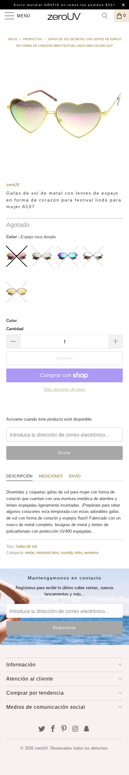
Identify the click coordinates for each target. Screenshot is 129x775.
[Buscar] (107, 16)
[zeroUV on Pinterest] (64, 729)
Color (11, 320)
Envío (74, 476)
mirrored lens (47, 553)
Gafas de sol (26, 546)
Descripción (19, 476)
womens (91, 553)
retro (78, 553)
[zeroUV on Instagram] (75, 729)
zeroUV (13, 184)
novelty (67, 553)
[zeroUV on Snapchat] (86, 729)
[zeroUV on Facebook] (53, 729)
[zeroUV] (64, 15)
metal (29, 553)
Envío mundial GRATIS (36, 5)
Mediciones (51, 476)
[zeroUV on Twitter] (42, 729)
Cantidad (14, 328)
